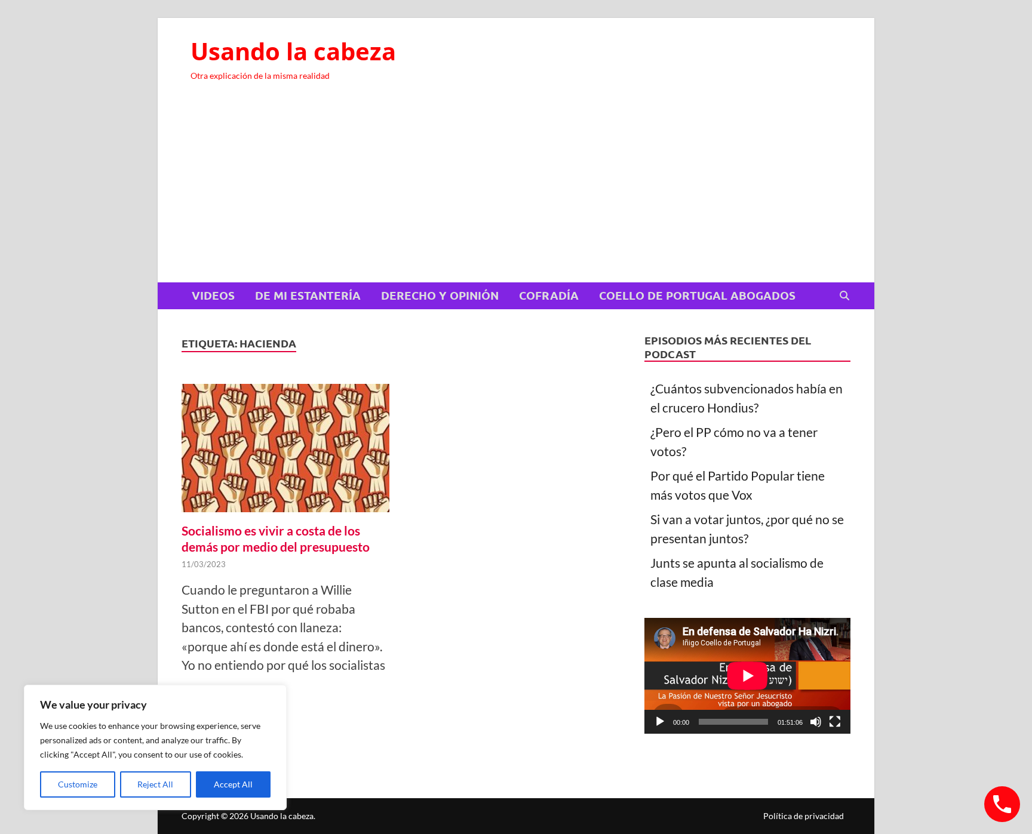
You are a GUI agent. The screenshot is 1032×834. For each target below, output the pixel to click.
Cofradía (549, 295)
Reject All (155, 784)
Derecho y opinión (440, 295)
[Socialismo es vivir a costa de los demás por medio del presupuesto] (285, 450)
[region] (155, 747)
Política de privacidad (803, 816)
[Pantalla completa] (835, 722)
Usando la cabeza (293, 51)
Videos (213, 295)
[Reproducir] (660, 722)
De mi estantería (308, 295)
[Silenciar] (816, 722)
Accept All (233, 784)
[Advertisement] (516, 192)
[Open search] (844, 296)
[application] (747, 676)
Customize (77, 784)
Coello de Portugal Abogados (697, 295)
